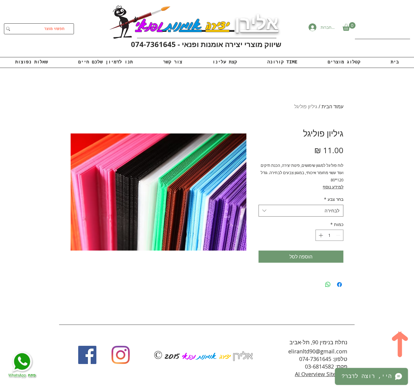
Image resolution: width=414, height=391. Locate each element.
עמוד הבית (332, 106)
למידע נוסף (333, 187)
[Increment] (320, 235)
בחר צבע (333, 199)
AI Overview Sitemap (321, 374)
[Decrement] (338, 235)
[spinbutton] (329, 235)
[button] (349, 26)
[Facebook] (87, 355)
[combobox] (301, 211)
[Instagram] (121, 355)
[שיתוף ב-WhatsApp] (328, 284)
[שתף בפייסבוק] (339, 284)
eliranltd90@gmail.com (317, 351)
